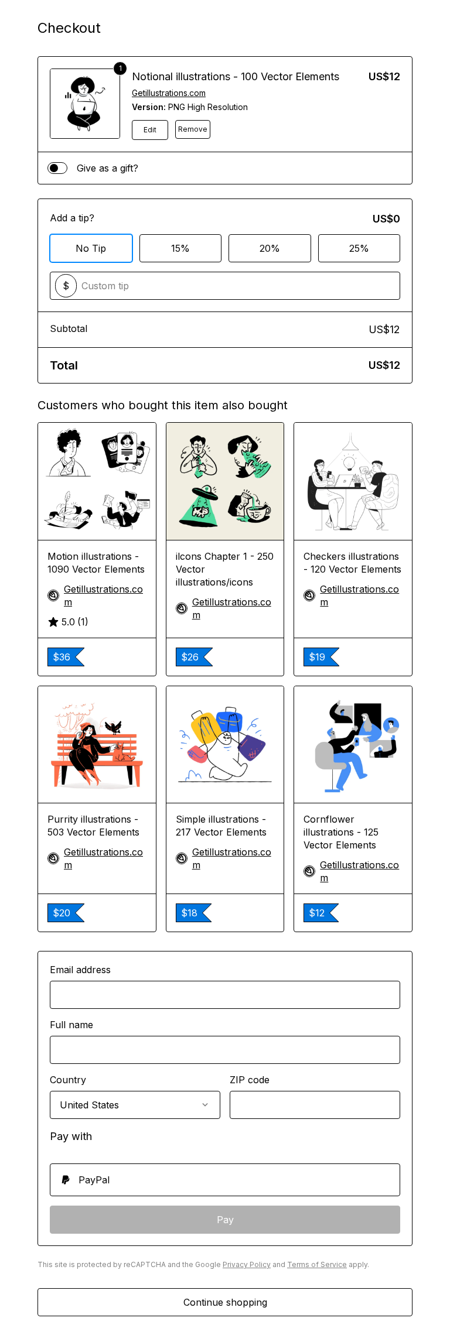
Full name (71, 1025)
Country (68, 1080)
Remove (192, 129)
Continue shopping (225, 1302)
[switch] (57, 168)
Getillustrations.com (169, 93)
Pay (225, 1220)
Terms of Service (317, 1264)
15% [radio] (180, 248)
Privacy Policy (247, 1264)
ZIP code (250, 1080)
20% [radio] (270, 248)
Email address (80, 969)
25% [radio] (359, 248)
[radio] (225, 1179)
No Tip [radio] (91, 248)
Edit (150, 129)
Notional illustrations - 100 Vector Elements (235, 76)
